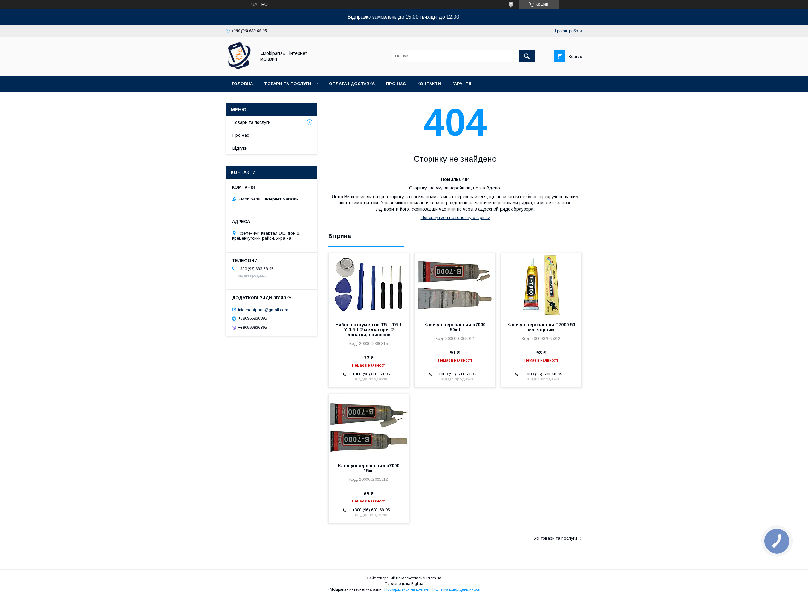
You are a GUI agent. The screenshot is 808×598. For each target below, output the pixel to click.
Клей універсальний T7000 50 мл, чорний (541, 327)
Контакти (429, 83)
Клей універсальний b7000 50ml (454, 327)
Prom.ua (433, 578)
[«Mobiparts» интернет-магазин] (239, 67)
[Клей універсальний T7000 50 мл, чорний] (541, 284)
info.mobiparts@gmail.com (263, 309)
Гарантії (461, 83)
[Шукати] (527, 56)
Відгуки (239, 148)
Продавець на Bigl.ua (404, 584)
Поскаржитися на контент (407, 589)
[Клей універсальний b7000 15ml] (369, 425)
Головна (242, 83)
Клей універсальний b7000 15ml (368, 468)
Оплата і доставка (352, 83)
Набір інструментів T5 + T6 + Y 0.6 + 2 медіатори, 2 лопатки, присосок (369, 329)
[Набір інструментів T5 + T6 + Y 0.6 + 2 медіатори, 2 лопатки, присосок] (369, 284)
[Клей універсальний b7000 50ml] (455, 284)
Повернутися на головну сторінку (455, 217)
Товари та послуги (287, 83)
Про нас (396, 83)
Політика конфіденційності (456, 589)
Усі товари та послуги (555, 538)
